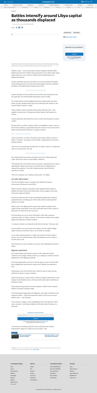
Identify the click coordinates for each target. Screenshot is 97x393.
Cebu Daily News (74, 373)
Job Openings (33, 380)
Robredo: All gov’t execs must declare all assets (52, 335)
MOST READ (76, 32)
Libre (71, 366)
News (6, 5)
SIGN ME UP (35, 318)
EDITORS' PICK (67, 32)
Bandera (72, 371)
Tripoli (74, 37)
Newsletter (33, 377)
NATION (58, 7)
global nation (17, 5)
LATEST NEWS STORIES (9, 7)
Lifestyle (12, 373)
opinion (90, 5)
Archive (32, 373)
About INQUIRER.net (55, 366)
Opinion (12, 380)
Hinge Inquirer (73, 369)
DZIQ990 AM (73, 375)
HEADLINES (25, 7)
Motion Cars (73, 377)
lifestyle (41, 5)
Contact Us (33, 375)
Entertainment (14, 371)
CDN (78, 7)
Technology (13, 375)
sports (80, 5)
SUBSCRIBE (74, 54)
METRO (36, 7)
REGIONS (47, 7)
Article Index (53, 377)
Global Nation (13, 382)
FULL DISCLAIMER (35, 349)
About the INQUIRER (55, 369)
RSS (31, 369)
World (13, 11)
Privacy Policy (42, 322)
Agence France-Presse (18, 24)
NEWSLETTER (89, 7)
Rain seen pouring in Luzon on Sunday (25, 335)
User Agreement (54, 371)
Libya (67, 37)
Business (12, 377)
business (30, 5)
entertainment (54, 5)
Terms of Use (43, 321)
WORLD (68, 7)
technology (69, 5)
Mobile (32, 366)
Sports (12, 369)
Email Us (32, 371)
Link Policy (53, 373)
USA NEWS (13, 384)
